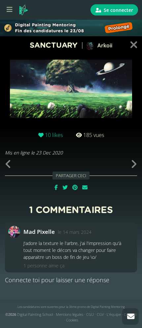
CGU (90, 314)
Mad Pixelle (39, 231)
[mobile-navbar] (10, 10)
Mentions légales (69, 314)
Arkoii (104, 45)
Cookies (72, 319)
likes (54, 135)
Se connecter (117, 10)
